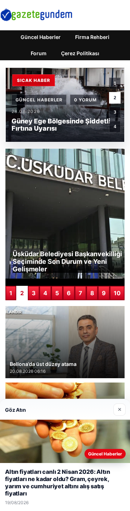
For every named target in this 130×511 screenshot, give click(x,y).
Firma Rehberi (92, 37)
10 (117, 293)
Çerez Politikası (80, 53)
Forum (39, 53)
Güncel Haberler (41, 37)
